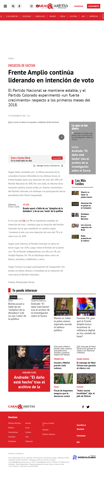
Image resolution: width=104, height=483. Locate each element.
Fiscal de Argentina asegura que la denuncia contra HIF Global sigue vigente (63, 396)
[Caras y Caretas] (21, 408)
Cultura (73, 16)
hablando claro (39, 297)
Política (11, 428)
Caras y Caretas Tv (48, 424)
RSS (78, 442)
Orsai (62, 16)
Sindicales (40, 16)
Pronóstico (59, 358)
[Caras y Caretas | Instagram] (31, 6)
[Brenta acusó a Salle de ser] (17, 300)
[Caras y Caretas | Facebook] (19, 6)
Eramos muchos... (62, 311)
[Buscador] (13, 6)
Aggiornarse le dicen (86, 311)
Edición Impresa (48, 434)
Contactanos (81, 435)
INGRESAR (78, 6)
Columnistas (12, 16)
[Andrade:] (40, 300)
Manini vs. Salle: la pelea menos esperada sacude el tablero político (63, 324)
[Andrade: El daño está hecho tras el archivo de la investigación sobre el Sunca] (29, 357)
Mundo (52, 16)
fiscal (56, 386)
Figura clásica (83, 358)
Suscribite (57, 158)
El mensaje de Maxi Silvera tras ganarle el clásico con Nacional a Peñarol (86, 366)
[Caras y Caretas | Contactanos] (92, 406)
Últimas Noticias (14, 423)
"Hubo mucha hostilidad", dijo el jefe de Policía (86, 393)
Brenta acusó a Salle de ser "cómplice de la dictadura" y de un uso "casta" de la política (43, 210)
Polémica (13, 297)
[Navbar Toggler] (7, 6)
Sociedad (26, 16)
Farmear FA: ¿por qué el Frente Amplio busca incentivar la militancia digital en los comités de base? (86, 327)
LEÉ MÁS (26, 204)
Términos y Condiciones (15, 453)
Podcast (45, 430)
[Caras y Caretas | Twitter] (88, 407)
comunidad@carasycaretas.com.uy (20, 462)
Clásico (80, 386)
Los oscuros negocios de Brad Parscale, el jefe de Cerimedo (86, 231)
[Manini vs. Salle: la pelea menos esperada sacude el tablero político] (63, 315)
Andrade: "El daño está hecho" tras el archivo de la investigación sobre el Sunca (81, 160)
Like (83, 16)
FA (24, 220)
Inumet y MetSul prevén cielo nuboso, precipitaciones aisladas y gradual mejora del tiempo (63, 369)
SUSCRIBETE (93, 6)
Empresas (93, 16)
